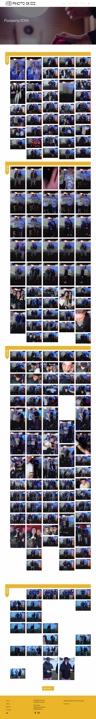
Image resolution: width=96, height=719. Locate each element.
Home (63, 3)
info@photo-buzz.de (39, 702)
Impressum (67, 704)
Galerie (76, 3)
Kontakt (82, 3)
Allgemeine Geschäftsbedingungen (74, 701)
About (69, 3)
